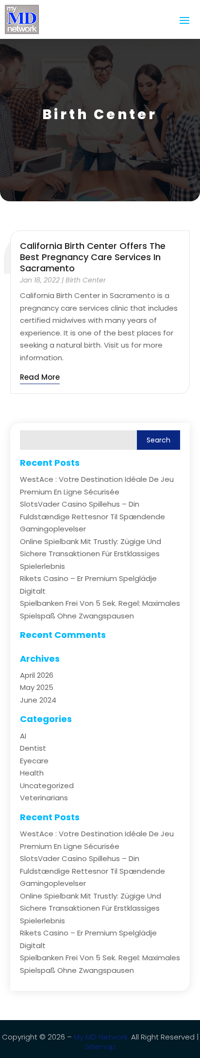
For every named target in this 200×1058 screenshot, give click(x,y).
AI (23, 736)
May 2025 (36, 687)
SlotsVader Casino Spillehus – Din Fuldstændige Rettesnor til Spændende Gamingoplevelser (92, 516)
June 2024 (38, 700)
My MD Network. (101, 1037)
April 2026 (36, 675)
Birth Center (86, 280)
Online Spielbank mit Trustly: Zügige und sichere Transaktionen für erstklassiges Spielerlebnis (90, 553)
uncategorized (47, 785)
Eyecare (34, 761)
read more (40, 377)
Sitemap (100, 1046)
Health (32, 773)
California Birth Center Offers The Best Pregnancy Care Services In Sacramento (93, 257)
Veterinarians (44, 798)
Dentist (33, 748)
